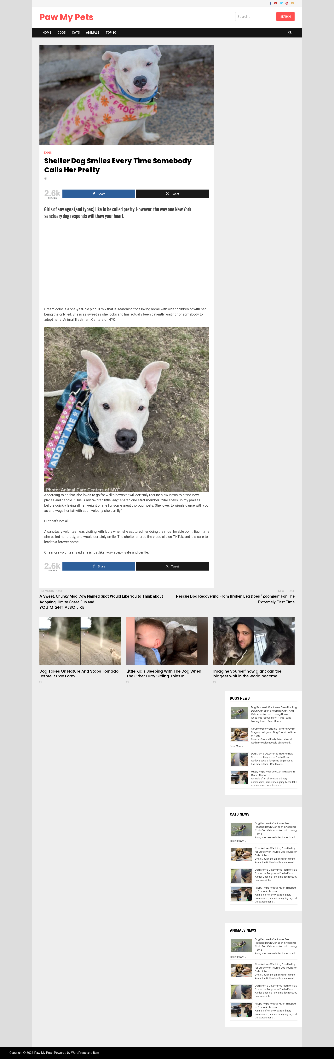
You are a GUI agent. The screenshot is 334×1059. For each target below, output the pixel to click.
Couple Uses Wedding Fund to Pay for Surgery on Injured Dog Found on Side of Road (273, 732)
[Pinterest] (287, 3)
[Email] (292, 3)
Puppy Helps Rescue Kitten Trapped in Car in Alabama (275, 889)
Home (47, 32)
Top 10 (111, 32)
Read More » (274, 721)
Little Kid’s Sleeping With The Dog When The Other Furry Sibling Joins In (163, 674)
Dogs (61, 32)
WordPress (79, 1053)
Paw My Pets (66, 17)
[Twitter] (282, 3)
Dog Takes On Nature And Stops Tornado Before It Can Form (78, 674)
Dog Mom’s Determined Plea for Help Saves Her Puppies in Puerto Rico (272, 755)
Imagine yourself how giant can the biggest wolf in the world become (247, 674)
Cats (76, 32)
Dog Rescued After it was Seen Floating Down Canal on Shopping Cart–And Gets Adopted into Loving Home (274, 711)
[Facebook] (271, 3)
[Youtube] (276, 3)
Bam (96, 1053)
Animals (93, 32)
